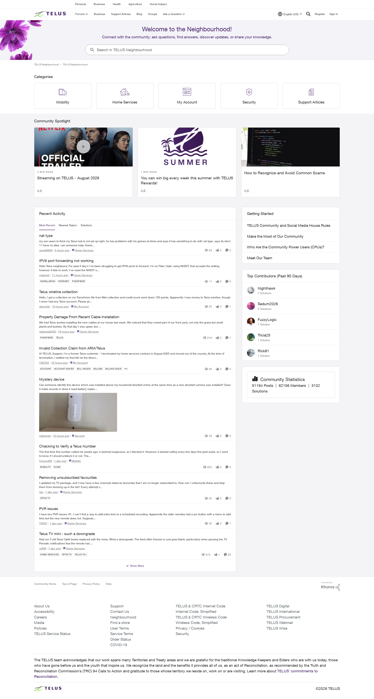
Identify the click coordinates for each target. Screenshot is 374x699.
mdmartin (45, 435)
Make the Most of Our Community (275, 236)
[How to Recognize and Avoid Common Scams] (290, 147)
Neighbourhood (123, 617)
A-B (39, 190)
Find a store (120, 622)
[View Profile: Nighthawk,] (251, 290)
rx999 (42, 548)
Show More (137, 565)
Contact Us (119, 611)
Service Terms (121, 634)
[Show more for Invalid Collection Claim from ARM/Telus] (125, 369)
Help (108, 583)
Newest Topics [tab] (68, 225)
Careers (40, 617)
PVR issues (48, 508)
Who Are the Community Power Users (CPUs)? (286, 247)
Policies (40, 628)
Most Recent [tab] (47, 225)
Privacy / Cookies (190, 628)
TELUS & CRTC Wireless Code (201, 617)
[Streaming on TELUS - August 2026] (83, 147)
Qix (41, 492)
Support (116, 606)
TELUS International (283, 611)
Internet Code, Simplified (196, 611)
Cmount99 (45, 460)
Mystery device (51, 379)
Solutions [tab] (86, 225)
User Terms (119, 628)
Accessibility (44, 611)
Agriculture (135, 4)
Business (99, 4)
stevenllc (44, 306)
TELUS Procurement (283, 617)
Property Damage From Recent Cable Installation (79, 317)
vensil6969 (45, 250)
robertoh (44, 275)
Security (182, 634)
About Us (42, 606)
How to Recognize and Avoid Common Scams (284, 173)
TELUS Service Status (52, 634)
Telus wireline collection (58, 292)
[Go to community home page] (51, 14)
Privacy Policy (91, 583)
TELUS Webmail (279, 622)
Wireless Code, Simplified (197, 622)
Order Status (120, 639)
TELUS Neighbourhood (46, 64)
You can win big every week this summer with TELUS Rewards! (187, 180)
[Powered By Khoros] (330, 586)
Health (117, 4)
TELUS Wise (276, 628)
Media (39, 622)
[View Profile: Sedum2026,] (251, 306)
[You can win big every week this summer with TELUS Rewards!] (187, 147)
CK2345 (44, 362)
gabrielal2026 (47, 331)
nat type (46, 235)
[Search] (308, 14)
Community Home (45, 583)
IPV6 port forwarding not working (66, 260)
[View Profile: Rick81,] (251, 353)
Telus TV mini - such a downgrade (67, 534)
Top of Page (69, 583)
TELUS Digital (277, 606)
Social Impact (158, 4)
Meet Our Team (259, 258)
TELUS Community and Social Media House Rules (288, 225)
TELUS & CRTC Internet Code (200, 606)
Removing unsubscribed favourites (68, 477)
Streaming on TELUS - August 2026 (68, 178)
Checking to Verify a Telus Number (67, 446)
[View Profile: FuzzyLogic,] (251, 321)
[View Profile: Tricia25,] (251, 337)
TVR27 (43, 523)
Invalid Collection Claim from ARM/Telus (72, 348)
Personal (80, 4)
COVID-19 (118, 645)
